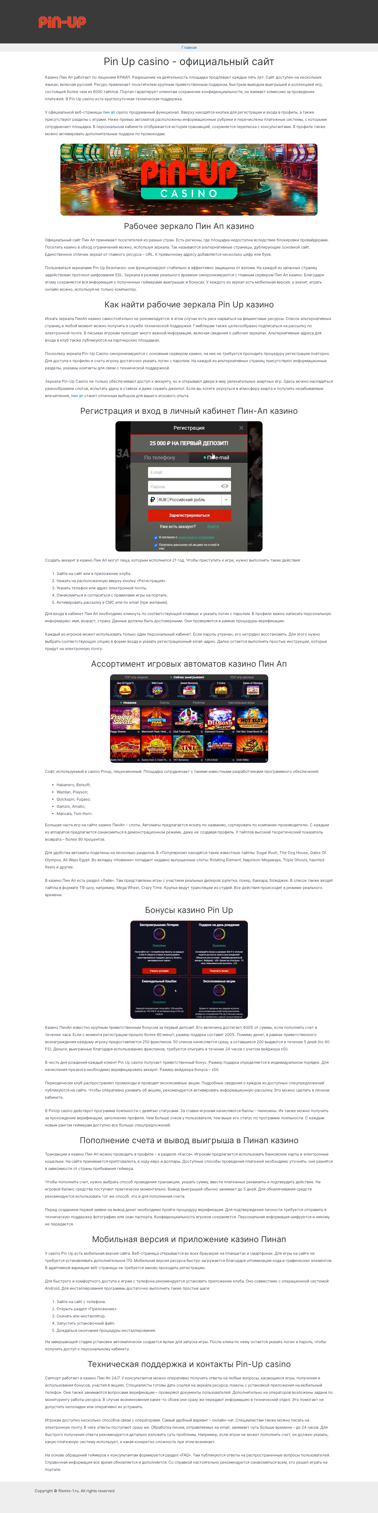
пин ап (109, 112)
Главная (189, 47)
